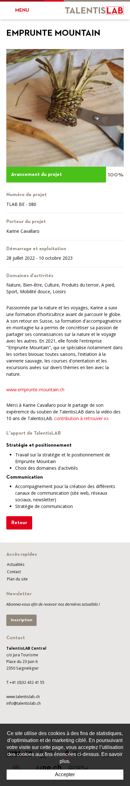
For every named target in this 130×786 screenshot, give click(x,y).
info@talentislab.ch (23, 703)
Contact (14, 571)
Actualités (16, 564)
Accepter (65, 774)
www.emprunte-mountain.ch (35, 390)
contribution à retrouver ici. (81, 418)
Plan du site (17, 579)
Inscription (21, 620)
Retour (19, 522)
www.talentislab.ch (23, 696)
